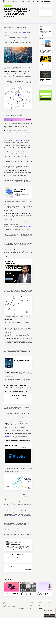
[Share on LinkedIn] (12, 20)
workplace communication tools (19, 26)
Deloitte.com (26, 492)
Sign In (42, 1)
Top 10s (20, 1)
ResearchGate (28, 316)
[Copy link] (14, 20)
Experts (39, 605)
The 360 (38, 1)
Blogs (48, 605)
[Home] (6, 2)
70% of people (24, 32)
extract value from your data (18, 515)
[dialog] (49, 613)
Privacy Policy (45, 612)
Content (23, 1)
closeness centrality (26, 503)
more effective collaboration (20, 140)
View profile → (42, 35)
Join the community (47, 1)
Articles (31, 604)
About (48, 604)
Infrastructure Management (21, 608)
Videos (31, 608)
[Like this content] (18, 398)
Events (39, 604)
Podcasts (13, 1)
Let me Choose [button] (49, 614)
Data (18, 605)
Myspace (7, 84)
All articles (50, 580)
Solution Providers (28, 1)
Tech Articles (16, 1)
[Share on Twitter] (10, 20)
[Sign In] (13, 544)
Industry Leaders (34, 1)
